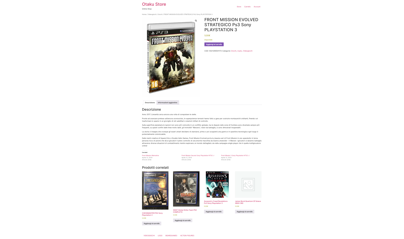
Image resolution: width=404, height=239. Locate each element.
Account (257, 7)
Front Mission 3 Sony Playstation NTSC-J (235, 155)
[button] (196, 21)
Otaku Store (154, 4)
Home (144, 14)
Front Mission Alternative (150, 155)
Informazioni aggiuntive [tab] (167, 102)
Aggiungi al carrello (214, 44)
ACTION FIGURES (187, 235)
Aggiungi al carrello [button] (152, 223)
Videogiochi (152, 14)
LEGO (160, 235)
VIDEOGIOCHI (149, 235)
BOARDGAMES (171, 235)
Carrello (247, 7)
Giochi (160, 14)
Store (239, 7)
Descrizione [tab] (150, 102)
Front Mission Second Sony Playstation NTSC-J (198, 155)
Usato (239, 51)
